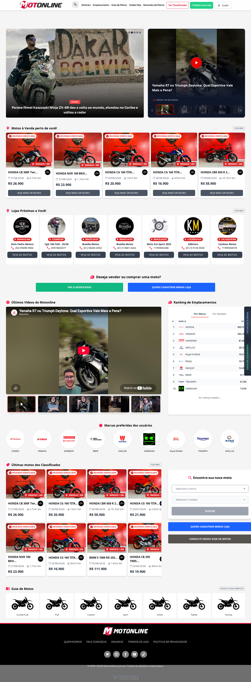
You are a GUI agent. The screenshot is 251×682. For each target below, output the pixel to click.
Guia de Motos (119, 5)
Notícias (85, 5)
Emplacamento (101, 5)
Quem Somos (73, 641)
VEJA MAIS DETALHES (29, 192)
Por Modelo (219, 313)
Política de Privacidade (170, 641)
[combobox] (210, 488)
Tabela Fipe (135, 5)
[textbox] (187, 488)
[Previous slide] (11, 73)
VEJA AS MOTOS (22, 254)
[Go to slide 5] (140, 32)
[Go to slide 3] (135, 32)
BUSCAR (210, 511)
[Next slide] (138, 73)
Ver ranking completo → (210, 397)
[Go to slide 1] (129, 32)
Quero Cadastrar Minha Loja (171, 287)
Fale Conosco (96, 641)
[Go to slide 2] (132, 32)
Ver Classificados (177, 5)
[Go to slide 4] (137, 32)
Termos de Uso (138, 641)
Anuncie (117, 641)
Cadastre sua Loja (201, 5)
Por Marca (200, 313)
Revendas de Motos (153, 5)
